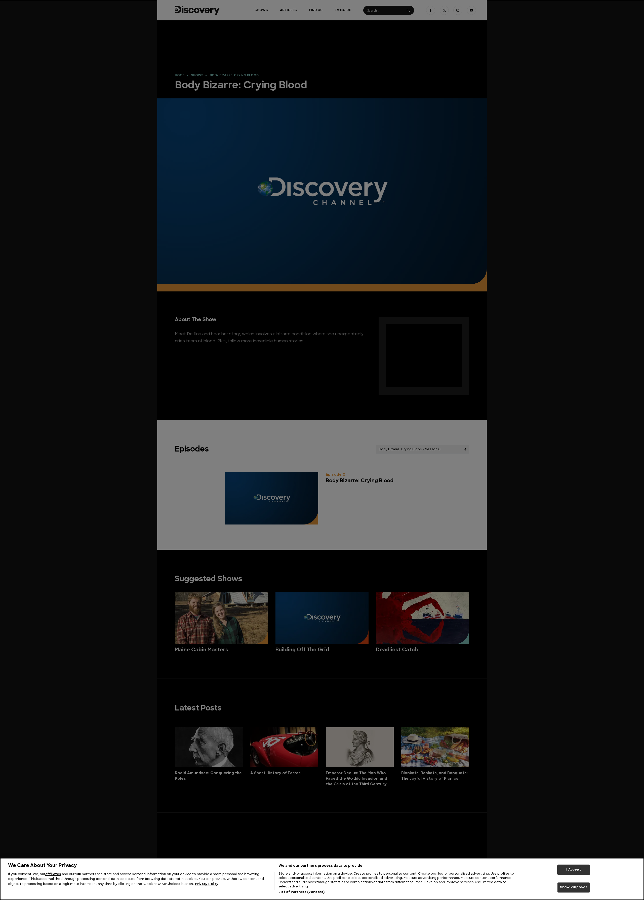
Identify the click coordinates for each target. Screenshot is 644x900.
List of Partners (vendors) (301, 892)
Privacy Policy (206, 884)
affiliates (53, 874)
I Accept (573, 869)
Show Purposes (573, 887)
